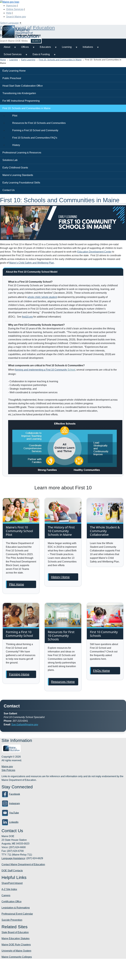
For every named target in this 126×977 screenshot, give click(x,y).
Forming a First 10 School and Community (35, 130)
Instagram (14, 803)
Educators (43, 48)
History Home (60, 577)
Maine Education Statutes (16, 938)
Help (8, 13)
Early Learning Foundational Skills (21, 182)
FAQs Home (101, 670)
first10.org (27, 316)
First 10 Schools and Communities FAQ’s (34, 137)
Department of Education (27, 27)
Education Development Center (94, 251)
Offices (23, 48)
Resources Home (63, 681)
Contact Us (8, 190)
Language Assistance (28, 35)
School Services (11, 55)
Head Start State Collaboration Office (22, 85)
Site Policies (8, 770)
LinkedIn (13, 822)
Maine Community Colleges (17, 957)
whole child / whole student (42, 297)
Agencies (11, 5)
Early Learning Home (14, 70)
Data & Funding (39, 55)
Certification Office (12, 901)
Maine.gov (7, 766)
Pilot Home (16, 584)
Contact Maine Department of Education (23, 864)
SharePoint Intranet (12, 883)
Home (3, 59)
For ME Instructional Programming (21, 100)
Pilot (14, 115)
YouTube (14, 812)
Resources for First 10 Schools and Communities (39, 123)
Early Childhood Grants (15, 167)
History (16, 145)
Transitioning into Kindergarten (19, 93)
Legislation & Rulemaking (16, 907)
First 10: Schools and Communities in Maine (60, 59)
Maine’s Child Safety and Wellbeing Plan (31, 262)
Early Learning (28, 59)
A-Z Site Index (9, 889)
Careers (6, 895)
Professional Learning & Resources (21, 152)
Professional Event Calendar (17, 913)
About (5, 48)
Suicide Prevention (12, 920)
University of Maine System (16, 950)
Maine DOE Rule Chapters (16, 944)
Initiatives (86, 48)
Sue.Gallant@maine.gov (24, 724)
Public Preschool (11, 78)
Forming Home (19, 674)
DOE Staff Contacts (12, 870)
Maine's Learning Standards (17, 175)
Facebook (14, 794)
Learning (65, 48)
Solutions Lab (10, 160)
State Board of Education (15, 932)
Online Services (15, 9)
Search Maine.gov (16, 16)
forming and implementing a (41, 369)
